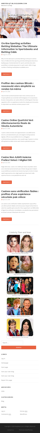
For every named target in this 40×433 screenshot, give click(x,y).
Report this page (6, 380)
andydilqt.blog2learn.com (14, 3)
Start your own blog (7, 371)
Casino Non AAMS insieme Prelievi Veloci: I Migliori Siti (16, 158)
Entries (23, 411)
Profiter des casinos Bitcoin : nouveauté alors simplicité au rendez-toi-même (18, 86)
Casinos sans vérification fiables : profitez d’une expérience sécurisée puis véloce (20, 194)
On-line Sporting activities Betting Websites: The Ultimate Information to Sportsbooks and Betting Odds (19, 47)
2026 (2, 391)
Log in (3, 358)
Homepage (4, 363)
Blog (2, 401)
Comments (6, 414)
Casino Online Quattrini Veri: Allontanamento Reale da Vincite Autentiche (17, 123)
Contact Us (10, 430)
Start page (4, 367)
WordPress (23, 414)
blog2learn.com (19, 426)
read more (6, 74)
